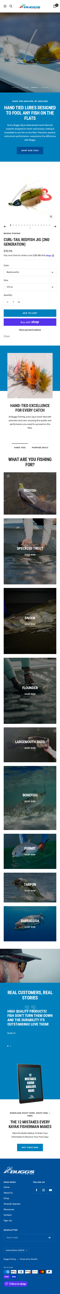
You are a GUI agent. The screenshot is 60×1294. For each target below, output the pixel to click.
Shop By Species (12, 1204)
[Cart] (54, 6)
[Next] (55, 226)
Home (7, 1187)
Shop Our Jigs (30, 150)
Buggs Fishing (12, 233)
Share (7, 336)
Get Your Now (30, 1147)
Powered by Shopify (29, 1259)
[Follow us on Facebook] (36, 1190)
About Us (8, 1192)
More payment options (30, 329)
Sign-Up (8, 1220)
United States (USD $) (15, 1250)
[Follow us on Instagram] (43, 1190)
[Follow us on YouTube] (50, 1190)
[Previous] (5, 226)
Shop (6, 1198)
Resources (9, 1209)
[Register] (49, 1238)
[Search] (11, 6)
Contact (8, 1215)
